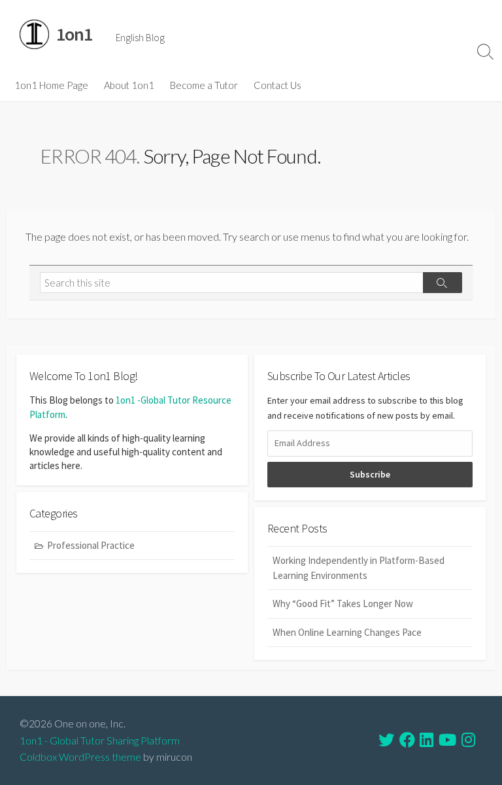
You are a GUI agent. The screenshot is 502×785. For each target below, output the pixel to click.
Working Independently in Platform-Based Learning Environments (358, 568)
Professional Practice (91, 545)
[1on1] (34, 34)
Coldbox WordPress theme (80, 757)
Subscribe (370, 474)
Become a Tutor (204, 85)
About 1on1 (129, 85)
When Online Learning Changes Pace (347, 632)
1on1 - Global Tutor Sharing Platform (100, 740)
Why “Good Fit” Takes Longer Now (343, 603)
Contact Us (277, 85)
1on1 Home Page (51, 85)
